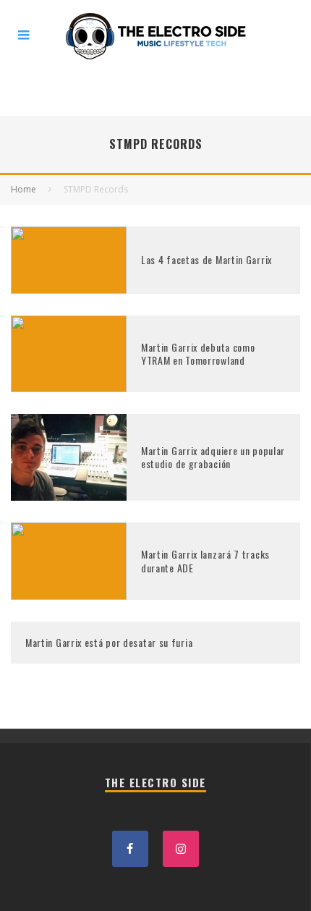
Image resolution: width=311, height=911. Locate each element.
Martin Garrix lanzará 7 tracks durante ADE (205, 560)
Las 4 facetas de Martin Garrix (206, 259)
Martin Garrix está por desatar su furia (108, 642)
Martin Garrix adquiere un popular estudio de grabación (213, 457)
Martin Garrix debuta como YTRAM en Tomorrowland (198, 353)
